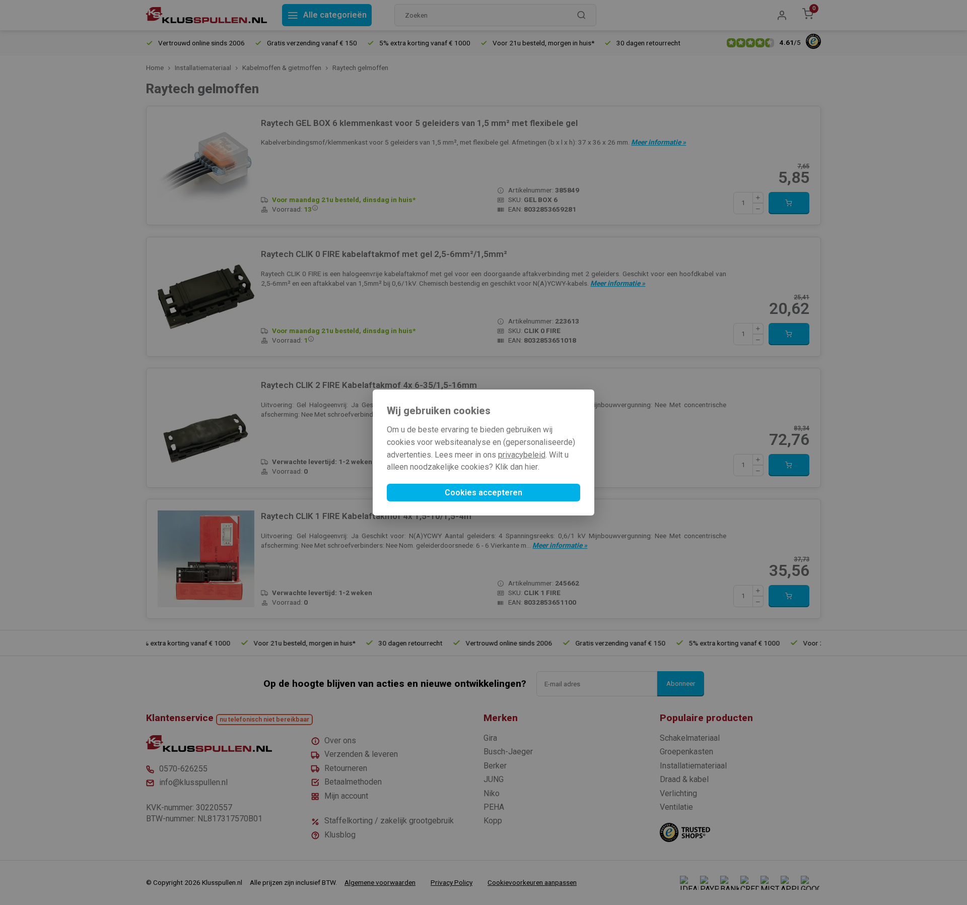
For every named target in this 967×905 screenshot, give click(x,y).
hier (531, 467)
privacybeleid (521, 455)
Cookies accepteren (483, 492)
